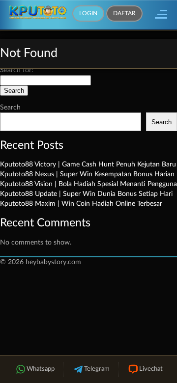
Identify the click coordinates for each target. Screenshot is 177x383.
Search (10, 107)
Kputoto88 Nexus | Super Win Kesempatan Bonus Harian (87, 174)
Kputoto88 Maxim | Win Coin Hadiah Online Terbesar (81, 203)
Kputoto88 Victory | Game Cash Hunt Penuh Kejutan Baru (88, 164)
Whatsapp (41, 369)
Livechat (151, 369)
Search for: (16, 70)
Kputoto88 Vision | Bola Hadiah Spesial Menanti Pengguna (88, 184)
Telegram (97, 369)
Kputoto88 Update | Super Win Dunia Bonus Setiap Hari (86, 194)
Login (88, 13)
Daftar (124, 13)
